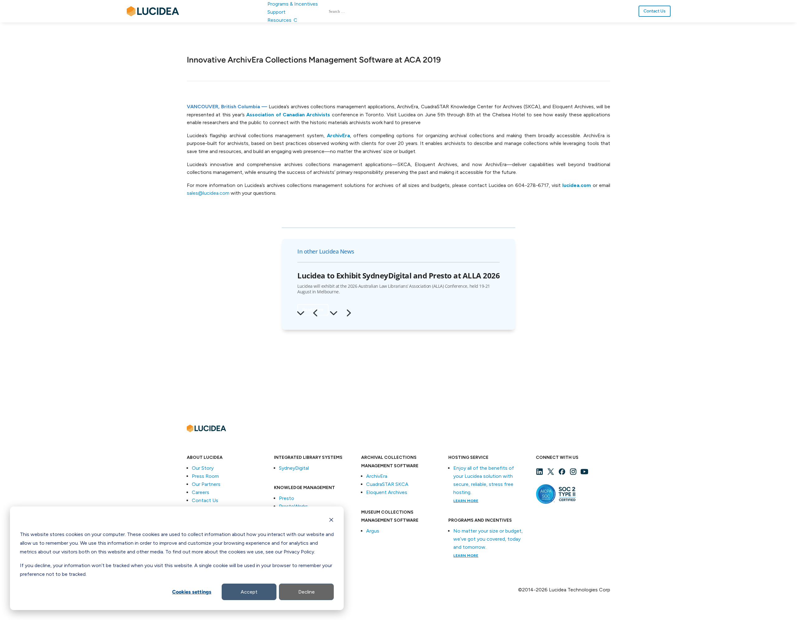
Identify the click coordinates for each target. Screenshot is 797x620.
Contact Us (655, 11)
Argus (372, 531)
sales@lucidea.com (208, 193)
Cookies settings (191, 592)
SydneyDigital (294, 468)
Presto (286, 498)
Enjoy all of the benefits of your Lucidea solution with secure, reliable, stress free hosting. (483, 484)
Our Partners (206, 484)
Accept (249, 592)
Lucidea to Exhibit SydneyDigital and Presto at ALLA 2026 (398, 275)
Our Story (203, 468)
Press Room (205, 476)
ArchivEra (376, 476)
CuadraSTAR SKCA (387, 484)
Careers (200, 492)
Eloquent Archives (386, 492)
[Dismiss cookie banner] (331, 520)
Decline (306, 592)
